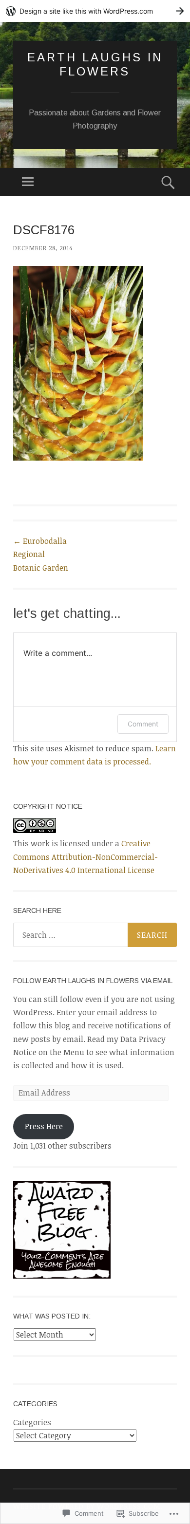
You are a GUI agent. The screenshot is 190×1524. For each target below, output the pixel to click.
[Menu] (27, 182)
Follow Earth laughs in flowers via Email (92, 981)
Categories (32, 1422)
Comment (143, 724)
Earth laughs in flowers (95, 64)
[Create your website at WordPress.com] (95, 11)
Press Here (44, 1126)
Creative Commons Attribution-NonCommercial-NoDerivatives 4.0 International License (85, 856)
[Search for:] (94, 935)
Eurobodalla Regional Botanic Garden (40, 554)
